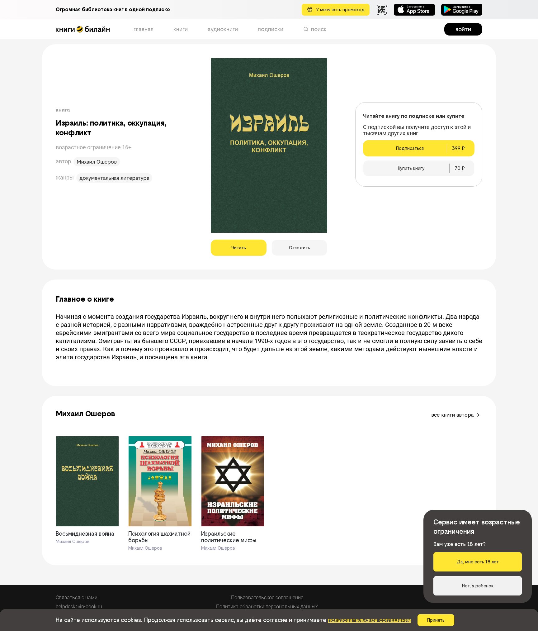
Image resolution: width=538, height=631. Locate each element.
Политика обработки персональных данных (267, 606)
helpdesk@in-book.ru (79, 606)
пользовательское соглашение (369, 620)
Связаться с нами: (77, 597)
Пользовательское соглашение (267, 597)
